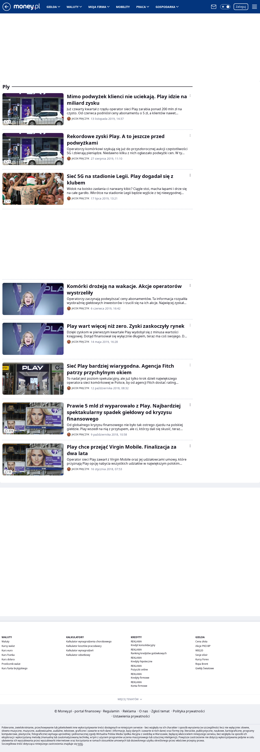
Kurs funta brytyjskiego (14, 668)
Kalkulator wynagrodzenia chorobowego (89, 641)
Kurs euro (7, 650)
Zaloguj (241, 7)
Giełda (52, 7)
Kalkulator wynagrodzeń (79, 650)
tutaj (80, 743)
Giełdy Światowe (204, 668)
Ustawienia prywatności (130, 716)
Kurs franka (8, 655)
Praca (141, 7)
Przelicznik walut (11, 664)
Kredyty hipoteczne (141, 661)
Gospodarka (165, 7)
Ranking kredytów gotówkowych (149, 653)
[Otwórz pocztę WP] (213, 6)
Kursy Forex (202, 659)
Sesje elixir (201, 655)
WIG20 (199, 650)
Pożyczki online (139, 669)
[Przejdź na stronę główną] (6, 9)
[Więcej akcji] (190, 95)
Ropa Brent (201, 664)
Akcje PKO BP (202, 646)
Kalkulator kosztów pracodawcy (84, 646)
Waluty (73, 7)
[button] (225, 6)
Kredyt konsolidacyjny (143, 645)
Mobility (123, 7)
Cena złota (201, 641)
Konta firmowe (139, 686)
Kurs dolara (8, 659)
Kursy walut (8, 646)
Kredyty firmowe (140, 677)
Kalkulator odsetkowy (78, 655)
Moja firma (97, 7)
